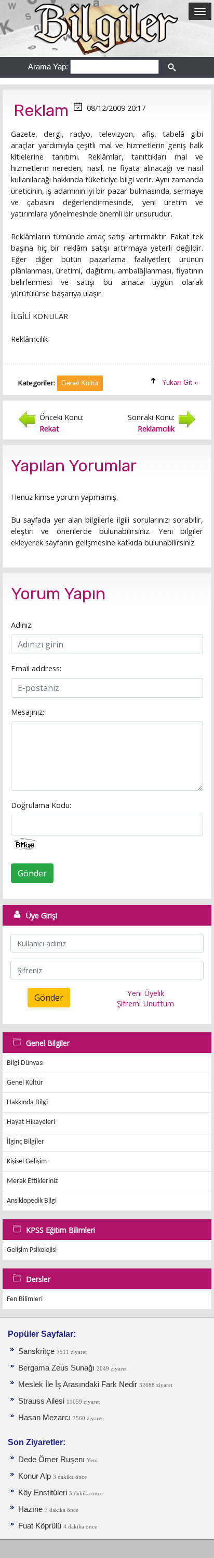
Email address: (36, 668)
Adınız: (22, 624)
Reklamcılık (156, 428)
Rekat (49, 428)
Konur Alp (35, 1476)
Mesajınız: (27, 711)
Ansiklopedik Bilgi (32, 1201)
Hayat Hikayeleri (31, 1122)
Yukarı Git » (180, 382)
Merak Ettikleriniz (32, 1181)
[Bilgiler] (107, 28)
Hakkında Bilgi (27, 1102)
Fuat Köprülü (39, 1526)
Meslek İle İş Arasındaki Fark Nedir (77, 1384)
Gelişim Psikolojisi (32, 1250)
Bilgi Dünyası (25, 1063)
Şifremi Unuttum (145, 1003)
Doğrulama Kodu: (41, 805)
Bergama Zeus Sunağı (56, 1368)
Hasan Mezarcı (44, 1417)
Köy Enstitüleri (42, 1493)
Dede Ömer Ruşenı (52, 1459)
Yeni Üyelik (145, 993)
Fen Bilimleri (25, 1299)
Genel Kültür (25, 1083)
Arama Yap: (48, 66)
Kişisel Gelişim (27, 1161)
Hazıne (31, 1509)
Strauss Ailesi (41, 1401)
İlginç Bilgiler (25, 1142)
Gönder (32, 873)
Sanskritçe (37, 1351)
